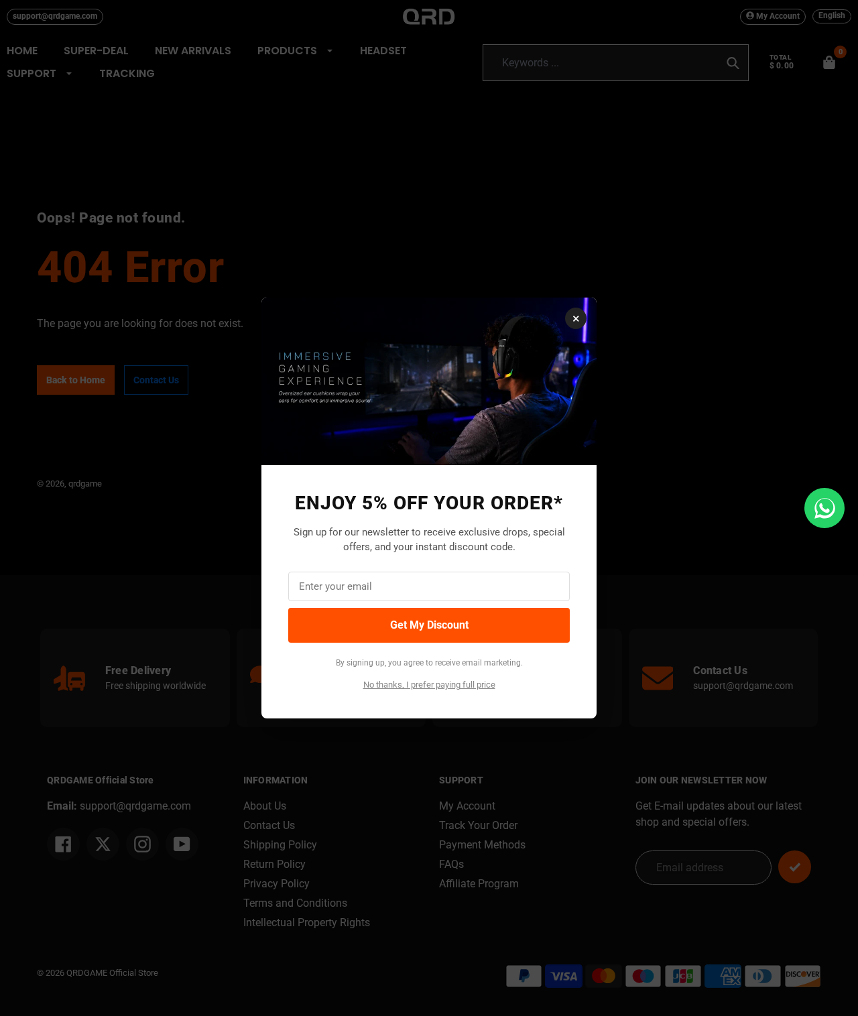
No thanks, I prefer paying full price (429, 685)
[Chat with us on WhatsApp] (824, 508)
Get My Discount (429, 625)
